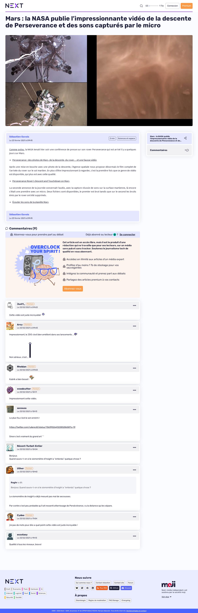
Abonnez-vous (72, 288)
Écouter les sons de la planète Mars (30, 202)
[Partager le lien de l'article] (185, 138)
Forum (130, 583)
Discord (128, 588)
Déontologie (81, 600)
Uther (20, 468)
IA (42, 589)
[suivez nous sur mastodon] (82, 588)
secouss (21, 408)
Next (26, 593)
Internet (9, 593)
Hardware (34, 589)
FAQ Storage (114, 600)
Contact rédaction (103, 583)
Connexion (172, 5)
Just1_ (21, 304)
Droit (8, 589)
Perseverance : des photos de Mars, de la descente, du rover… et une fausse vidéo (54, 159)
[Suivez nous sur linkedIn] (93, 588)
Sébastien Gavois (19, 136)
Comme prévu (16, 149)
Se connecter (127, 234)
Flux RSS (103, 588)
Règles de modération (97, 600)
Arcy (20, 324)
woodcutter (24, 388)
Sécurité (9, 597)
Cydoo (20, 515)
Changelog (126, 600)
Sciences (42, 593)
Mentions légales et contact (136, 611)
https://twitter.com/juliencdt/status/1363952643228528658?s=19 (42, 427)
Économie (17, 589)
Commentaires (158, 150)
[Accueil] (14, 5)
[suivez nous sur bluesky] (77, 588)
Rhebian (21, 366)
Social (33, 593)
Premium (186, 5)
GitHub (115, 588)
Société (19, 597)
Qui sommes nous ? (84, 583)
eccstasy (22, 534)
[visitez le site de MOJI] (168, 586)
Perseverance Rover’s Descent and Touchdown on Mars (40, 180)
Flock (26, 589)
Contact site (119, 583)
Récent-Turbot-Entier (29, 446)
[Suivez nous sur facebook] (87, 588)
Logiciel (18, 593)
